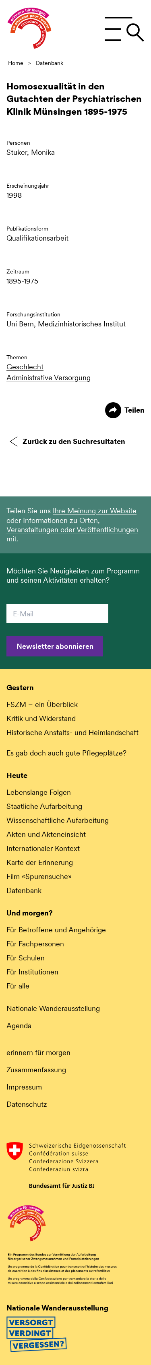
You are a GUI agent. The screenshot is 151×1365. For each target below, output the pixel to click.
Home (15, 63)
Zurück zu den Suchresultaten (74, 441)
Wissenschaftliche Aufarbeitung (57, 820)
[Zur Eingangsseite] (29, 29)
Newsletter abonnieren (55, 646)
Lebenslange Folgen (38, 792)
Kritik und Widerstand (41, 718)
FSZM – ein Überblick (42, 704)
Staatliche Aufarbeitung (44, 806)
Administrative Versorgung (48, 377)
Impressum (24, 1087)
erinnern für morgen (38, 1052)
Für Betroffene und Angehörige (56, 930)
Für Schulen (25, 958)
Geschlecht (24, 367)
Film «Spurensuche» (39, 876)
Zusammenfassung (36, 1069)
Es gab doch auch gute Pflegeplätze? (66, 753)
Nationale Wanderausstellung (53, 1008)
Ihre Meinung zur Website (95, 510)
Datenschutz (26, 1104)
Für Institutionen (32, 972)
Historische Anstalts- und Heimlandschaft (72, 732)
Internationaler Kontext (43, 848)
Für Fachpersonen (35, 944)
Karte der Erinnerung (39, 862)
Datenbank (49, 63)
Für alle (17, 986)
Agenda (18, 1025)
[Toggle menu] (124, 29)
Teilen (134, 410)
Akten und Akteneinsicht (46, 834)
